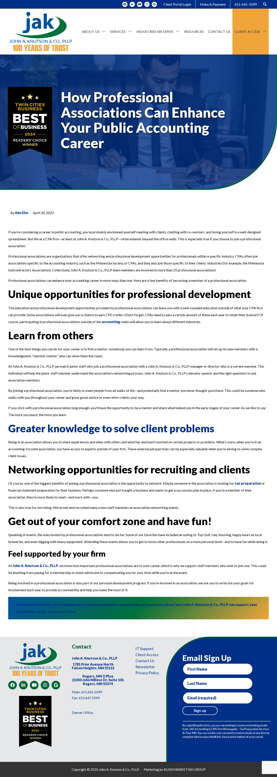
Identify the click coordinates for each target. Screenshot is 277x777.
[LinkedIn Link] (132, 4)
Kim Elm (21, 213)
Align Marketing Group (185, 769)
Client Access (146, 654)
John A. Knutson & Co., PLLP (35, 566)
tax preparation (248, 483)
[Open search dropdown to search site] (265, 4)
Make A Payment (213, 4)
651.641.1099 (91, 692)
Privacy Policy (147, 672)
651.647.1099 (89, 698)
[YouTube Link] (139, 4)
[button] (103, 30)
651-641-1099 (246, 4)
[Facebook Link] (124, 4)
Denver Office (82, 712)
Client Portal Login (177, 4)
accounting (111, 322)
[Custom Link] (154, 4)
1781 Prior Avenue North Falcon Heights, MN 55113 (93, 666)
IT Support (144, 648)
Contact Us (144, 660)
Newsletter (145, 666)
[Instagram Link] (147, 4)
